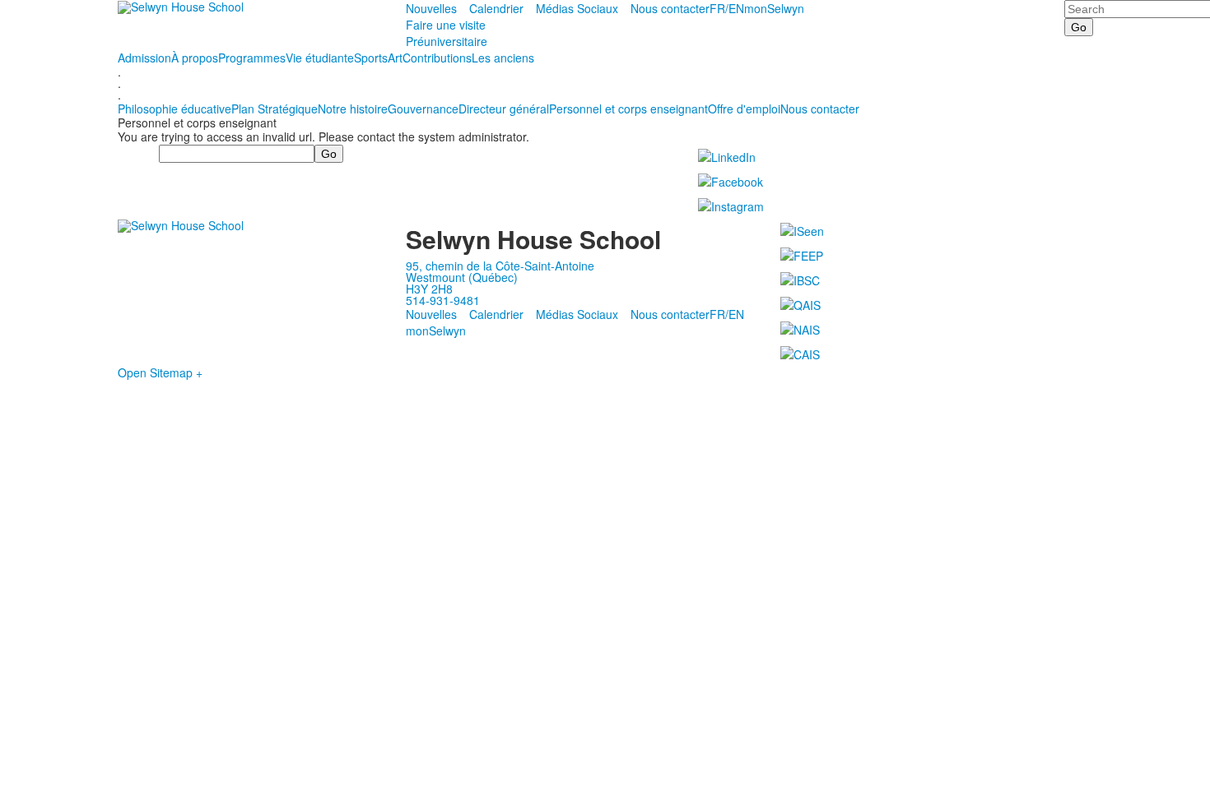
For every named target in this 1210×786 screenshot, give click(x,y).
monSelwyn (774, 8)
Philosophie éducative (174, 108)
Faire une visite (446, 24)
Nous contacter (670, 8)
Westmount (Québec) (462, 277)
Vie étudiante (320, 57)
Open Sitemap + (160, 372)
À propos (194, 57)
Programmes (252, 57)
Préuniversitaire (446, 41)
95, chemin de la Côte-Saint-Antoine (500, 265)
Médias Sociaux (577, 8)
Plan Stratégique (274, 108)
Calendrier (496, 8)
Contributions (437, 57)
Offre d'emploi (744, 108)
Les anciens (503, 57)
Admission (144, 57)
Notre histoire (353, 108)
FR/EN (727, 8)
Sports (371, 57)
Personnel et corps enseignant (628, 108)
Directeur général (503, 108)
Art (395, 57)
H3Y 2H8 (429, 288)
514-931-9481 (443, 300)
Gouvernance (423, 108)
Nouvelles (431, 8)
